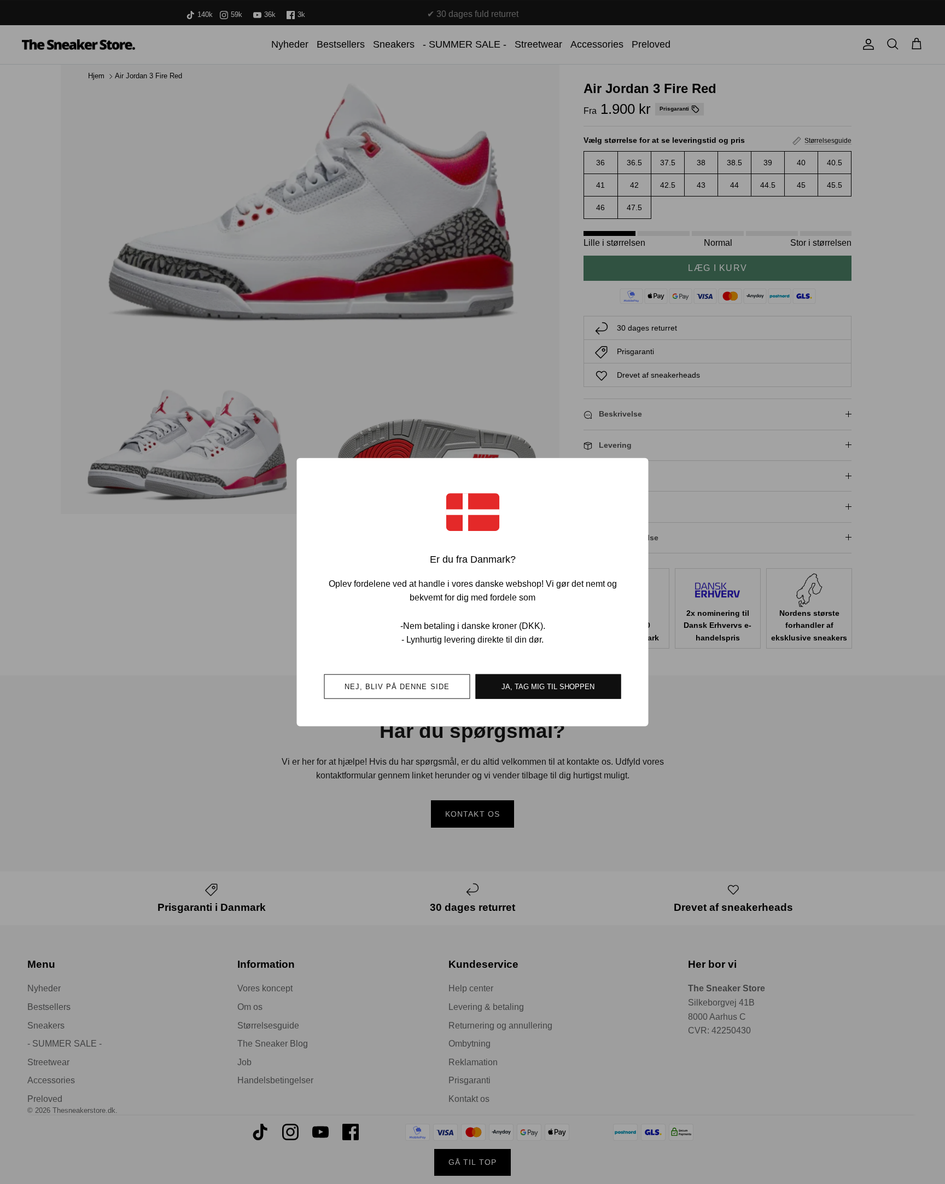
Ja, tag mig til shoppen (547, 686)
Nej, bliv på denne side (397, 686)
